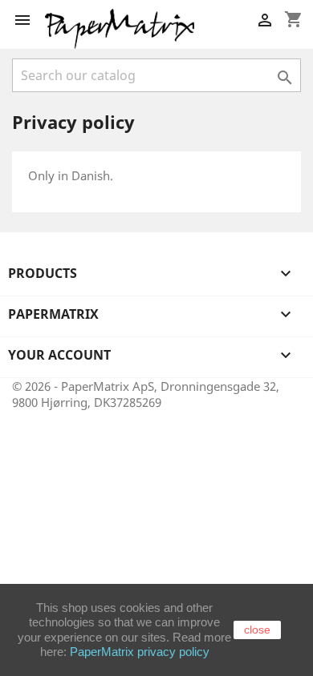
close (257, 629)
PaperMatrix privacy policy (139, 651)
